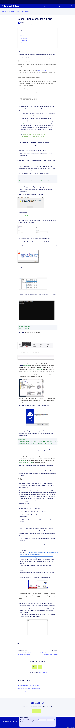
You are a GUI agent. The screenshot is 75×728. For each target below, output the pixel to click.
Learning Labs (50, 6)
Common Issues (23, 38)
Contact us (37, 711)
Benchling (4, 11)
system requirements (42, 70)
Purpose (22, 35)
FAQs (21, 42)
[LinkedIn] (21, 643)
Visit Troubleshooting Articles (33, 1)
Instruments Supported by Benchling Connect (28, 685)
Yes (34, 666)
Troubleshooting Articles (14, 11)
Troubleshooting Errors (25, 40)
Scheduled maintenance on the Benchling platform (29, 688)
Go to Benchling (41, 6)
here (50, 74)
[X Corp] (19, 643)
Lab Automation (25, 11)
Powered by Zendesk (70, 727)
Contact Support (65, 6)
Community (57, 6)
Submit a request (43, 672)
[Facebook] (18, 643)
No (39, 666)
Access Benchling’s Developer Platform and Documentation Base (33, 691)
